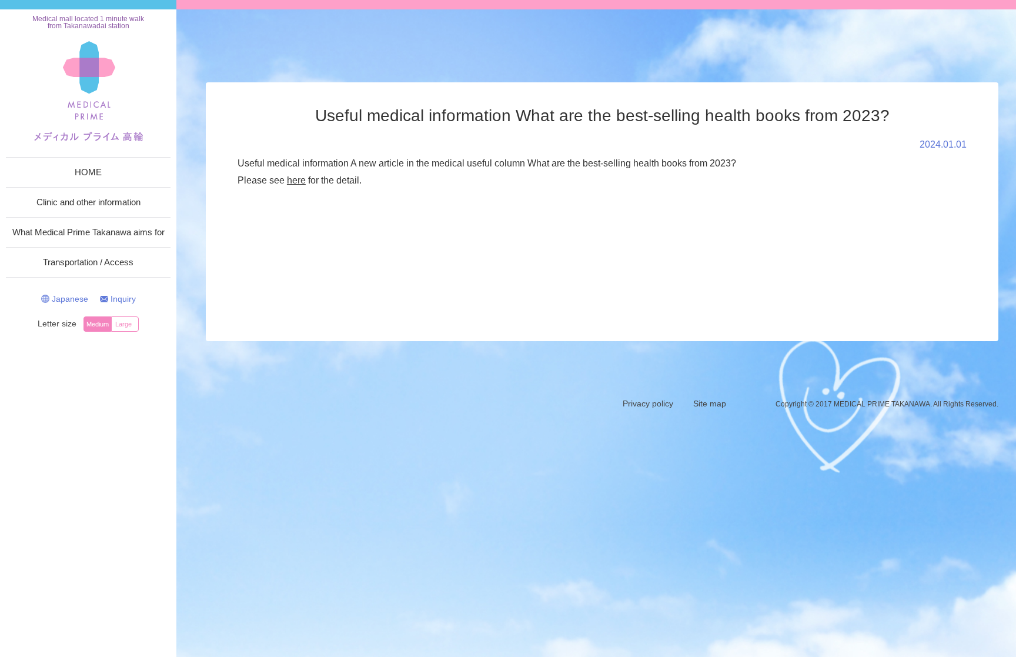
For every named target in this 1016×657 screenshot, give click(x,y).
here (296, 180)
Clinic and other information (88, 202)
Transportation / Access (88, 262)
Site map (709, 403)
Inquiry (123, 299)
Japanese (70, 299)
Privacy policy (648, 403)
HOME (88, 172)
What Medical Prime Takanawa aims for (88, 232)
